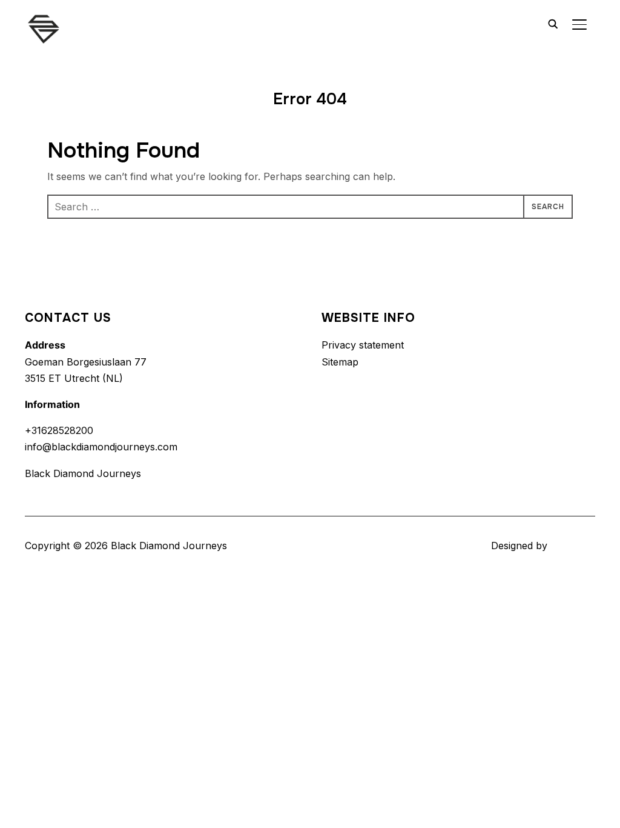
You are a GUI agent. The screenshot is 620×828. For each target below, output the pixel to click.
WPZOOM (572, 545)
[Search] (553, 23)
